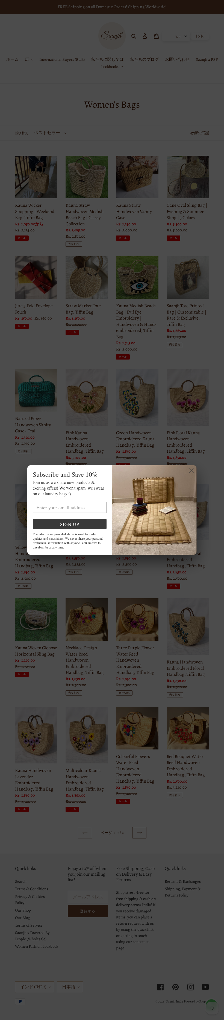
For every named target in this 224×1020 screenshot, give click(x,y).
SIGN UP (69, 524)
